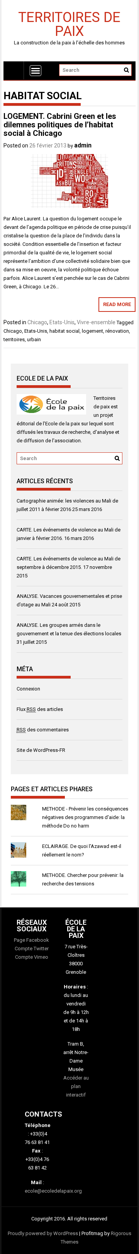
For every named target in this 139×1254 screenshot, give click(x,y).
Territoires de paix (69, 23)
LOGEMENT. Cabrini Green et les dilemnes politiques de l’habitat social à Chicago (59, 125)
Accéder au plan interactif (76, 1086)
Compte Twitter (32, 948)
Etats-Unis (62, 322)
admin (83, 145)
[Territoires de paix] (13, 70)
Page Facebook (31, 940)
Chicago (37, 322)
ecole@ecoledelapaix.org (53, 1191)
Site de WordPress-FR (41, 750)
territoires (14, 339)
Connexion (28, 689)
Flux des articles (40, 709)
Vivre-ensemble (96, 322)
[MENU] (35, 70)
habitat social (64, 331)
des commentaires (43, 730)
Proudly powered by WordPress (43, 1233)
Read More (117, 304)
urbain (34, 339)
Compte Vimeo (31, 957)
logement (92, 331)
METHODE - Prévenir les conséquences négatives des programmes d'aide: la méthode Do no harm (85, 817)
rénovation (117, 331)
